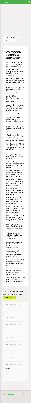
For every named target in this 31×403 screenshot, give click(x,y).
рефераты (13, 37)
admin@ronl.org (11, 394)
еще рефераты (10, 297)
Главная (7, 37)
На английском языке (10, 40)
